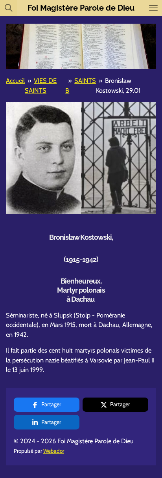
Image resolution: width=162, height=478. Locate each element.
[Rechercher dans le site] (8, 8)
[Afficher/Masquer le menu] (153, 8)
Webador (53, 451)
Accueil (15, 80)
